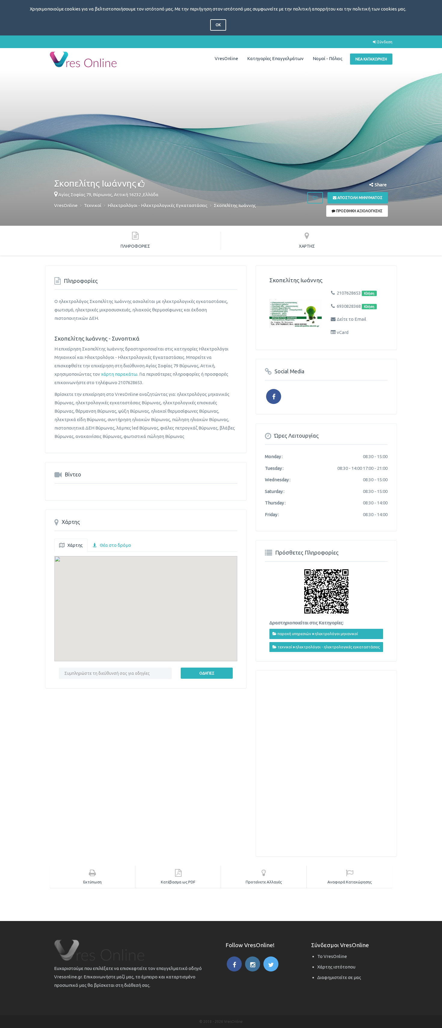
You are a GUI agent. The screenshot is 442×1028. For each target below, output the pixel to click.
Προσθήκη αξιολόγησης (358, 211)
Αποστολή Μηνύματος (359, 198)
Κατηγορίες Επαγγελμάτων (275, 58)
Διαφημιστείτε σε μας (339, 977)
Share (381, 184)
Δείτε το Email (351, 319)
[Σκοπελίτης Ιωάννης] (295, 313)
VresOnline (226, 58)
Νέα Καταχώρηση (371, 59)
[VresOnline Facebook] (234, 963)
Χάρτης (75, 545)
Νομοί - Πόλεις (327, 58)
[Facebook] (273, 396)
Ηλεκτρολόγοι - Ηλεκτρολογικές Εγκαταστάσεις (338, 647)
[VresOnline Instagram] (252, 963)
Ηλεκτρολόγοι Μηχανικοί (336, 634)
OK (218, 25)
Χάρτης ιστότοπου (336, 966)
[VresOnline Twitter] (270, 963)
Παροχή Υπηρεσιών (294, 634)
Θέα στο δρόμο (115, 545)
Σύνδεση (384, 42)
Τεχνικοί (285, 647)
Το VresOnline (332, 956)
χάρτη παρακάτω (119, 374)
